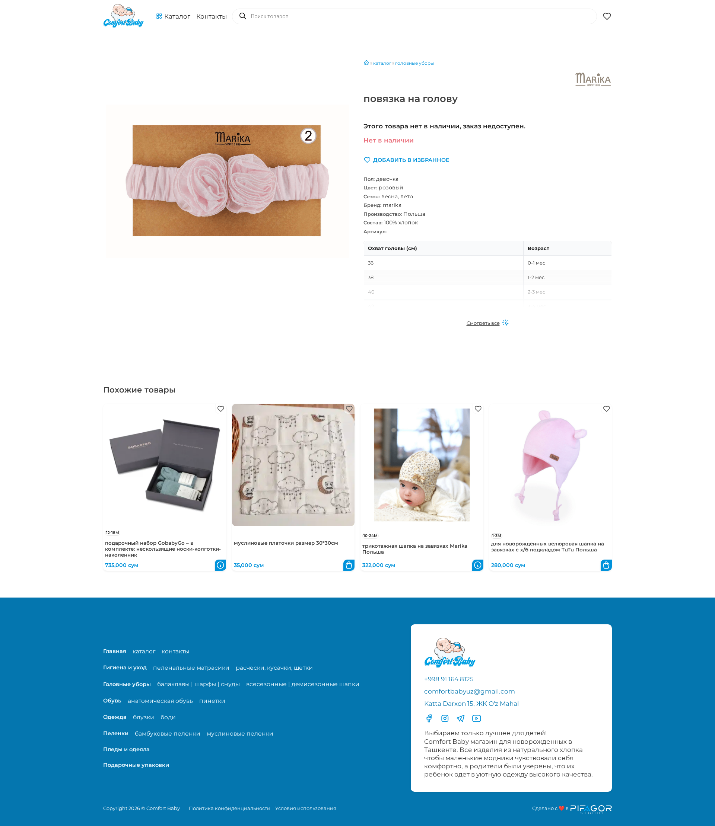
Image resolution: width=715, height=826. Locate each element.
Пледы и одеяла (126, 749)
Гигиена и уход (125, 667)
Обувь (112, 700)
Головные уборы (127, 684)
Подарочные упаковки (136, 765)
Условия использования (305, 808)
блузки (143, 717)
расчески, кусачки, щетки (274, 667)
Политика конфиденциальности (229, 808)
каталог (144, 651)
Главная (114, 651)
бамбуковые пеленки (167, 733)
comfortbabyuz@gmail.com (469, 691)
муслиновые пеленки (240, 733)
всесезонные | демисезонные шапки (302, 684)
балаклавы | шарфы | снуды (198, 684)
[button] (173, 16)
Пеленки (115, 733)
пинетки (212, 700)
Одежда (115, 717)
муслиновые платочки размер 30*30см (286, 543)
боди (168, 717)
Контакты (211, 16)
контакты (175, 651)
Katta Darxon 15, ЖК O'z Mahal (471, 703)
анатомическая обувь (160, 700)
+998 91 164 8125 (449, 679)
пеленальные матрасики (191, 667)
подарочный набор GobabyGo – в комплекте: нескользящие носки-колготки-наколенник (163, 549)
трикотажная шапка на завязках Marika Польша (414, 549)
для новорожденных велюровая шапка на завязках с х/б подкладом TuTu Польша (547, 547)
